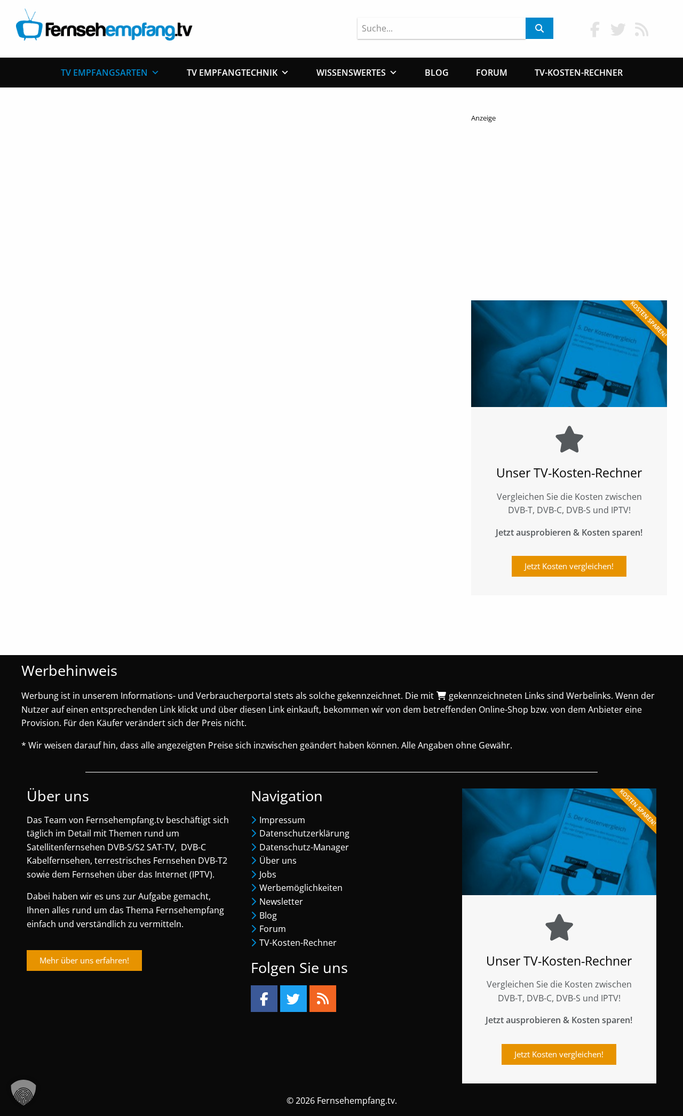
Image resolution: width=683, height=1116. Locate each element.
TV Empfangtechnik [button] (232, 72)
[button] (23, 1092)
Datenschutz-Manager (304, 847)
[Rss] (322, 998)
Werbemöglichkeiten (301, 888)
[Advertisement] (569, 208)
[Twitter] (293, 998)
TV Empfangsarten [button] (104, 72)
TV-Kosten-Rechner (579, 72)
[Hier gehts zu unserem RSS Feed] (642, 29)
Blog (437, 72)
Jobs (267, 874)
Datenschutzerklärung (304, 833)
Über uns (278, 860)
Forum (491, 72)
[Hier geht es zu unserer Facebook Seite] (595, 29)
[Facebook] (264, 998)
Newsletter (281, 901)
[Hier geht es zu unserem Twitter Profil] (618, 29)
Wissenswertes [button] (351, 72)
